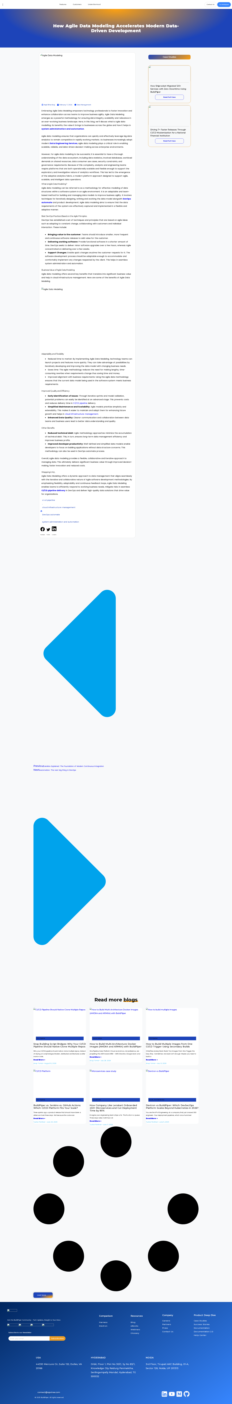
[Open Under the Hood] (102, 4)
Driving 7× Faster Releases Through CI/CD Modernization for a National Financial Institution (168, 133)
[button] (42, 532)
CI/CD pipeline (80, 403)
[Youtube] (171, 1394)
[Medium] (179, 1394)
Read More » (39, 1060)
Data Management (84, 105)
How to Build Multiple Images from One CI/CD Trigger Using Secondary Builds (169, 1045)
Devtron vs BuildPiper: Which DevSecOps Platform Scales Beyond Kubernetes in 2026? (172, 1106)
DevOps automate (51, 514)
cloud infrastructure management (81, 414)
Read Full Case (169, 97)
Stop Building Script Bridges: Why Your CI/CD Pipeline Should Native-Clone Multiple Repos (59, 1045)
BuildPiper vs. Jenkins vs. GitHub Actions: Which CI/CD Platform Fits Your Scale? (57, 1106)
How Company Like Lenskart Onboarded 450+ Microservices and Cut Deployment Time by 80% (113, 1108)
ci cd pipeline (48, 500)
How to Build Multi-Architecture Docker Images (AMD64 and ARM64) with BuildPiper (115, 1045)
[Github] (186, 1394)
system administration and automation (60, 522)
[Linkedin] (164, 1394)
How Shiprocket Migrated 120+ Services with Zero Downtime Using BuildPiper (168, 89)
